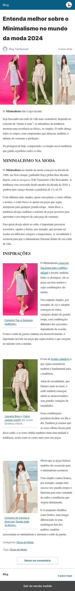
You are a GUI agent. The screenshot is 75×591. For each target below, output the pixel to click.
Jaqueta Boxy (13, 416)
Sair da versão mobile (37, 586)
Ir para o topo (65, 575)
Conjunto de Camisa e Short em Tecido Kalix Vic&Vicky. (17, 521)
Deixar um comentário (37, 560)
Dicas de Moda (25, 542)
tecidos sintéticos (60, 359)
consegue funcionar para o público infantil (54, 267)
